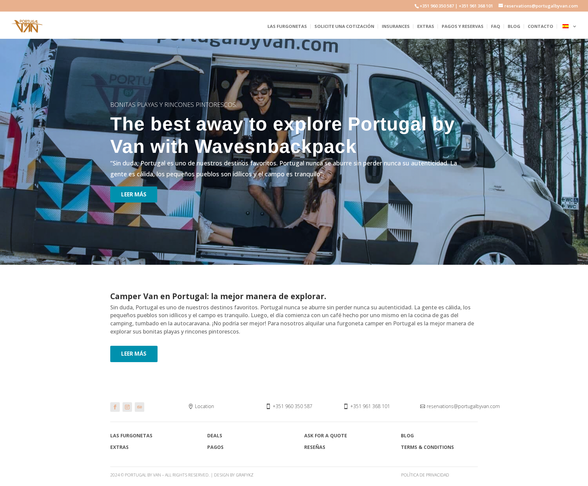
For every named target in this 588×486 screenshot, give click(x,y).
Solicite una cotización (344, 26)
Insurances (396, 26)
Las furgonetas (287, 26)
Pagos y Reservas (463, 26)
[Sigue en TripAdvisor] (139, 407)
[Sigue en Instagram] (127, 407)
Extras (425, 26)
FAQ (495, 26)
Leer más (133, 194)
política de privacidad (425, 475)
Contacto (540, 26)
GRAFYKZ (245, 475)
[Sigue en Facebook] (115, 407)
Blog (514, 26)
